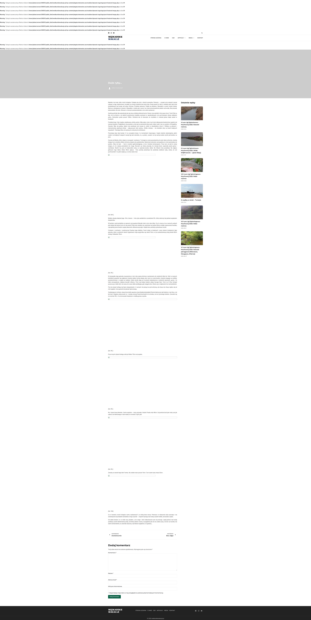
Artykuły (181, 38)
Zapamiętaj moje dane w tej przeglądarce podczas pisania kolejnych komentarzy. (136, 593)
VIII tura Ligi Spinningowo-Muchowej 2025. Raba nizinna (191, 176)
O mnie (166, 38)
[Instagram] (111, 33)
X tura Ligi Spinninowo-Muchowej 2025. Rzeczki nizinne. (190, 125)
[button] (202, 33)
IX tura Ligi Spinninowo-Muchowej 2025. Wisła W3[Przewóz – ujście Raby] (191, 150)
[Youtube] (113, 33)
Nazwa (110, 573)
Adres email (112, 580)
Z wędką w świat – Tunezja (191, 200)
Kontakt (200, 38)
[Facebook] (108, 33)
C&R (173, 38)
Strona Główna (156, 38)
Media (191, 38)
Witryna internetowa (115, 586)
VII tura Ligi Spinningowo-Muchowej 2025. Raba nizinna (190, 224)
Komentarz (112, 552)
